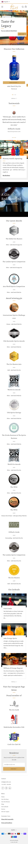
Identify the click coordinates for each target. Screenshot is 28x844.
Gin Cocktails (4, 806)
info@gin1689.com (6, 782)
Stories (3, 809)
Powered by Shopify (14, 840)
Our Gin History (5, 802)
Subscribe (13, 769)
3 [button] (15, 43)
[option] (14, 27)
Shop (2, 804)
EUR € (13, 830)
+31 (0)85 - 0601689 (6, 784)
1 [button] (12, 43)
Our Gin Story (6, 175)
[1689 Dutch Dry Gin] (14, 67)
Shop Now (21, 34)
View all (13, 98)
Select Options (13, 82)
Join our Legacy (5, 811)
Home (3, 797)
